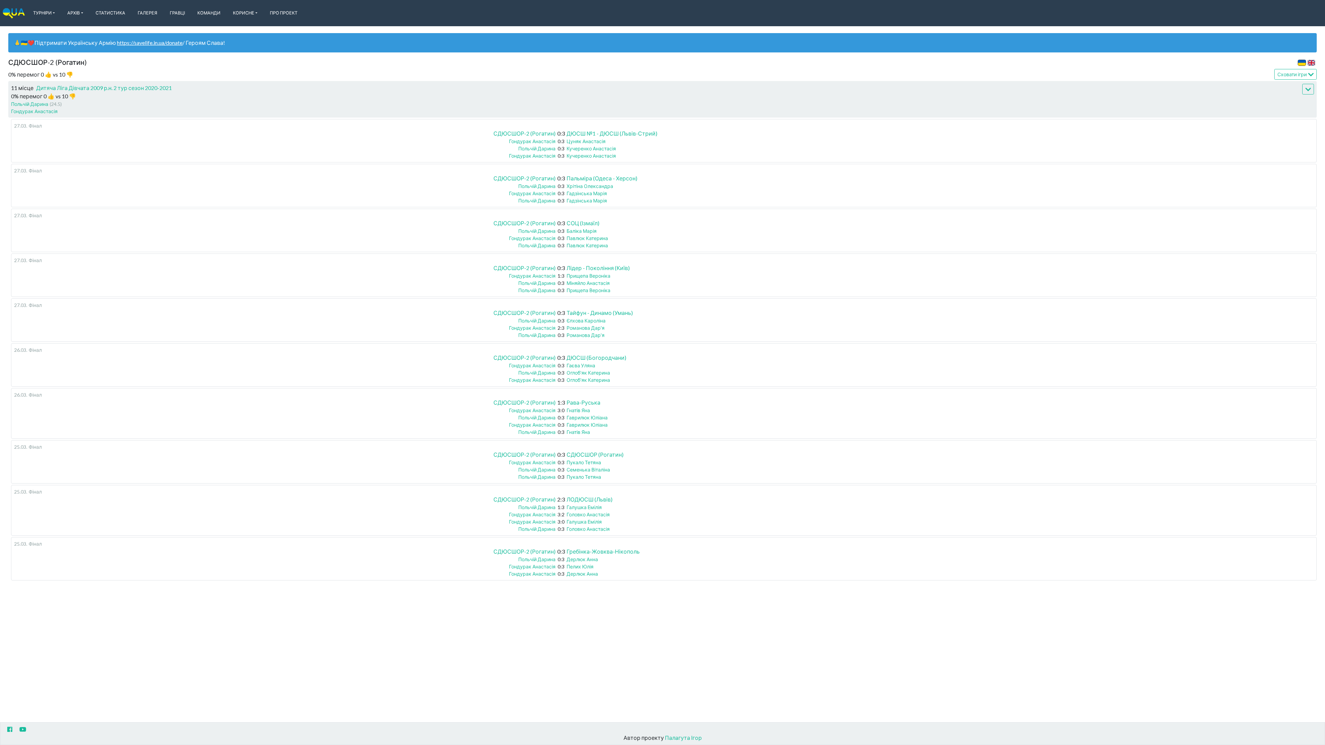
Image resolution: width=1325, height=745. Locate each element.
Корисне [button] (243, 13)
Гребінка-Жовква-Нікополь (603, 551)
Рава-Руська (583, 402)
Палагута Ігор (683, 737)
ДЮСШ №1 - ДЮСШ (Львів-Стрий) (612, 133)
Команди (208, 13)
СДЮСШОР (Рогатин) (595, 454)
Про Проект (283, 13)
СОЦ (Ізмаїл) (583, 223)
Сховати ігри (1292, 74)
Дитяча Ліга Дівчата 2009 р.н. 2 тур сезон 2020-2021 (104, 88)
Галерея (147, 13)
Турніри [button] (42, 13)
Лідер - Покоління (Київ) (598, 268)
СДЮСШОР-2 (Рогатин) (524, 133)
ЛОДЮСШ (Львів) (589, 499)
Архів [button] (73, 13)
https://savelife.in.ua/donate (150, 42)
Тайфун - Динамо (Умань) (600, 312)
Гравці (177, 13)
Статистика (110, 13)
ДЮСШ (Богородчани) (596, 357)
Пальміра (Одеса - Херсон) (602, 178)
